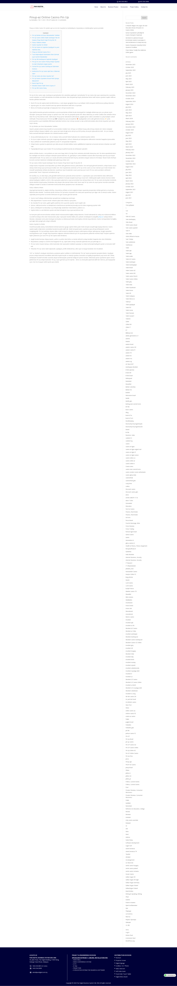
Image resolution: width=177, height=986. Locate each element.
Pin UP (128, 736)
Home (96, 7)
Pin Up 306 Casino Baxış (39, 88)
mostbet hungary (131, 651)
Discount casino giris (132, 492)
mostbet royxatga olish (132, 671)
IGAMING (128, 551)
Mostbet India (130, 654)
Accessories (124, 7)
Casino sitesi (129, 466)
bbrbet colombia (130, 387)
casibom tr (129, 438)
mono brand (129, 605)
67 (126, 330)
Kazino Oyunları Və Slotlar (39, 45)
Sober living (129, 840)
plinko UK (128, 776)
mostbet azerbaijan (131, 634)
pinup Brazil (129, 767)
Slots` (127, 834)
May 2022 (129, 175)
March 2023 (129, 147)
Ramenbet (129, 806)
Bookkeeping (129, 421)
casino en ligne (130, 446)
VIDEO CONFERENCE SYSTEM (82, 962)
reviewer (128, 817)
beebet (128, 392)
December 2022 (130, 155)
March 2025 (129, 84)
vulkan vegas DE (130, 877)
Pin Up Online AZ (131, 750)
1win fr (128, 231)
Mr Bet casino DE (131, 696)
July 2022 (128, 169)
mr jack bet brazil (131, 699)
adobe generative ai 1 (132, 336)
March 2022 (129, 181)
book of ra (129, 415)
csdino (128, 486)
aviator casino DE (131, 347)
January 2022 (129, 184)
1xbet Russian (130, 313)
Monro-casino (130, 617)
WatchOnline (129, 891)
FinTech (128, 517)
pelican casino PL (131, 733)
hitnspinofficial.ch (131, 549)
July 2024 (128, 107)
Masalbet (128, 594)
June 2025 (129, 76)
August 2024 (129, 104)
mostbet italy (129, 657)
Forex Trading (130, 529)
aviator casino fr (130, 350)
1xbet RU (128, 307)
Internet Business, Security (134, 557)
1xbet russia (129, 310)
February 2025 (130, 87)
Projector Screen (121, 960)
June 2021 (129, 198)
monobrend (129, 614)
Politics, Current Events (132, 782)
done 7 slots (129, 500)
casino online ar (130, 461)
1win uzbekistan (130, 242)
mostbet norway (131, 662)
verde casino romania (132, 871)
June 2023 (129, 138)
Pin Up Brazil (129, 739)
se (126, 826)
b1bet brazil (129, 375)
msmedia (34, 20)
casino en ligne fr (131, 452)
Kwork (127, 580)
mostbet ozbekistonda (132, 668)
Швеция (128, 922)
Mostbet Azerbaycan (132, 637)
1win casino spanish (132, 228)
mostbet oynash (130, 665)
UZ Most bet (129, 863)
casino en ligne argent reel (133, 449)
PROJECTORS (77, 968)
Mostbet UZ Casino (131, 679)
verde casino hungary (132, 865)
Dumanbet (129, 503)
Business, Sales (130, 435)
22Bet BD (129, 324)
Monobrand (129, 611)
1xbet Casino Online (132, 279)
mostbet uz (129, 676)
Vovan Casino (130, 874)
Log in (127, 932)
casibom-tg (129, 441)
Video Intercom (120, 968)
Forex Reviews (130, 526)
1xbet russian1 (130, 316)
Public (127, 800)
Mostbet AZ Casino (131, 628)
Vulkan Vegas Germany (132, 882)
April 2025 (129, 81)
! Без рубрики (130, 205)
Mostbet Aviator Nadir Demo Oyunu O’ (43, 86)
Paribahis (128, 725)
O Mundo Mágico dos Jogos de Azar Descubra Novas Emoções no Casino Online (136, 28)
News (127, 708)
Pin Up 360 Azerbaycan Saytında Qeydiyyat (45, 59)
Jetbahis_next (129, 569)
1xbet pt (128, 302)
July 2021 (128, 195)
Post (127, 787)
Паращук (128, 911)
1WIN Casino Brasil (131, 225)
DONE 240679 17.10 (132, 498)
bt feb (127, 432)
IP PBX (75, 966)
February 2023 (130, 150)
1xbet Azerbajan (130, 262)
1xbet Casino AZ (130, 270)
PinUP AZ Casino (131, 765)
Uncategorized (130, 860)
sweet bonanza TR (131, 851)
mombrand (129, 603)
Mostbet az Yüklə (131, 631)
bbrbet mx (129, 390)
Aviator (128, 341)
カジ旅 (128, 925)
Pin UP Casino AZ (52, 20)
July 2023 (128, 135)
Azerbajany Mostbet (132, 367)
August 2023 (129, 133)
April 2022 (129, 178)
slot (127, 829)
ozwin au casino (130, 716)
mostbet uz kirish (131, 685)
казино (128, 900)
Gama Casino (130, 534)
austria (128, 338)
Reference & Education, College (135, 809)
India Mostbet (130, 554)
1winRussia (129, 245)
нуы (127, 908)
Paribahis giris (130, 728)
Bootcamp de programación (134, 427)
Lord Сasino (129, 586)
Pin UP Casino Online (132, 747)
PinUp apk (129, 762)
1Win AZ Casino (130, 216)
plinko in (128, 773)
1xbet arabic (129, 256)
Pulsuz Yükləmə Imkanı (39, 42)
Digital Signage (120, 963)
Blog (127, 412)
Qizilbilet (128, 803)
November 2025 (130, 64)
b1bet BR (128, 373)
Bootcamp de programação (134, 424)
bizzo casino (129, 409)
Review (128, 811)
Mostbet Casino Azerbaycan (134, 640)
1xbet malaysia (130, 296)
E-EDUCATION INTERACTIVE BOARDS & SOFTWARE (89, 970)
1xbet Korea (129, 290)
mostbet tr (129, 674)
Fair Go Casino (130, 509)
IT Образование (131, 566)
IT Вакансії (129, 563)
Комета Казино (130, 902)
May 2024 (129, 113)
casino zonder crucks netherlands (136, 472)
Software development (132, 843)
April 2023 (129, 144)
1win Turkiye (129, 239)
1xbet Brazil (129, 267)
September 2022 (131, 164)
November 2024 (130, 96)
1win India (129, 233)
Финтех (128, 917)
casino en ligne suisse (132, 455)
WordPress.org (130, 941)
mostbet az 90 (130, 625)
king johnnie (129, 577)
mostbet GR (129, 648)
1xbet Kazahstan (131, 287)
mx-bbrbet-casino (131, 702)
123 (127, 211)
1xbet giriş (129, 282)
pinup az (100, 217)
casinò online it (130, 463)
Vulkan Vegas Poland (132, 885)
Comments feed (130, 938)
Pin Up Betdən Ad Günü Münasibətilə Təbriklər (46, 35)
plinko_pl (128, 779)
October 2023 (130, 130)
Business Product (113, 7)
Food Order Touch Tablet (123, 974)
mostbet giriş (129, 645)
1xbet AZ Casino (130, 259)
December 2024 (130, 93)
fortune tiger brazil (131, 532)
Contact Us (144, 7)
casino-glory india (131, 475)
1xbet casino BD (131, 273)
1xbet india (129, 285)
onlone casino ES (131, 713)
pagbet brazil (129, 722)
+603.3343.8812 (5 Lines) (39, 966)
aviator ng (129, 361)
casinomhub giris (131, 480)
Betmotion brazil (131, 395)
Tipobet (128, 854)
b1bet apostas (130, 370)
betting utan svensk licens (133, 404)
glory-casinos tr (130, 543)
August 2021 (129, 192)
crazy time (129, 483)
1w (126, 214)
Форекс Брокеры (131, 919)
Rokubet (128, 823)
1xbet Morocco (130, 299)
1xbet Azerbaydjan (131, 265)
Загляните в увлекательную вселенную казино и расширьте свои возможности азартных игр (136, 40)
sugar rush (129, 846)
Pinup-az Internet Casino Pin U (41, 52)
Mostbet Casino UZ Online (133, 642)
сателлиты (129, 914)
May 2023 (129, 141)
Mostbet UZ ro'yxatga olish (134, 688)
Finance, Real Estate (132, 512)
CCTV (74, 964)
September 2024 (131, 101)
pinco (127, 759)
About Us (103, 7)
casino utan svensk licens (133, 469)
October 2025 (130, 67)
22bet (127, 321)
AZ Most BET (130, 364)
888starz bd (129, 333)
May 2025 (129, 79)
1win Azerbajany (130, 219)
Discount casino (130, 489)
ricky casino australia (132, 820)
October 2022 (130, 161)
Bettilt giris (129, 401)
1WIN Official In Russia (132, 236)
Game (127, 537)
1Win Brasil (129, 222)
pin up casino (129, 742)
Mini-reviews (129, 597)
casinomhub (129, 478)
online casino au (130, 711)
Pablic (127, 719)
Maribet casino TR (131, 591)
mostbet (128, 620)
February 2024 (130, 121)
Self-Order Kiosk (120, 971)
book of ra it (129, 418)
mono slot (129, 608)
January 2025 (129, 90)
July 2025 (128, 73)
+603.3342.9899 (37, 968)
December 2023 (130, 127)
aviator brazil (129, 344)
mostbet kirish (130, 659)
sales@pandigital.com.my (39, 972)
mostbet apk (129, 622)
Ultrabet (128, 857)
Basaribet (128, 384)
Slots (127, 831)
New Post (129, 705)
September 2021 (131, 189)
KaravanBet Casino (131, 571)
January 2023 (129, 152)
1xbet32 (128, 319)
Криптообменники (131, 905)
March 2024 (129, 118)
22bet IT (128, 327)
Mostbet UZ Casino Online (133, 682)
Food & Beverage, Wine (133, 523)
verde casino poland (132, 868)
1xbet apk (128, 250)
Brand (127, 429)
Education (129, 506)
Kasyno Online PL (131, 574)
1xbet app (129, 253)
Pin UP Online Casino (132, 753)
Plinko (127, 770)
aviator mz (129, 358)
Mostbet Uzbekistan (132, 691)
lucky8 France (130, 588)
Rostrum (118, 958)
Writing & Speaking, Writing (134, 894)
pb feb (127, 730)
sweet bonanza (130, 848)
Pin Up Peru (129, 756)
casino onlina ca (130, 458)
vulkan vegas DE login (132, 880)
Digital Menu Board (121, 977)
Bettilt (127, 398)
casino (128, 444)
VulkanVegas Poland (132, 888)
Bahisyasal (129, 378)
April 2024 (129, 115)
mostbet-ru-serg (130, 693)
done (127, 495)
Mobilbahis (129, 600)
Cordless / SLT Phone (122, 966)
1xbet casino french (131, 276)
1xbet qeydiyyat (130, 304)
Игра (127, 897)
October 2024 (130, 98)
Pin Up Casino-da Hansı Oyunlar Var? (43, 76)
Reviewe (128, 814)
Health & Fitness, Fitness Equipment (136, 546)
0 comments (62, 20)
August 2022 (129, 167)
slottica (128, 837)
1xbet (127, 248)
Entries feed (129, 935)
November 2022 (130, 158)
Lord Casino (129, 583)
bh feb (127, 407)
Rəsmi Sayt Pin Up (37, 83)
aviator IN (129, 353)
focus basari (129, 520)
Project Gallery (134, 7)
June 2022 (129, 172)
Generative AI (130, 540)
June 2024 (129, 110)
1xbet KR (128, 293)
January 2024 (129, 124)
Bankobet (128, 381)
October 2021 (130, 186)
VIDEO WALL (77, 960)
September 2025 (131, 70)
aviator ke (129, 356)
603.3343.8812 (123, 1)
